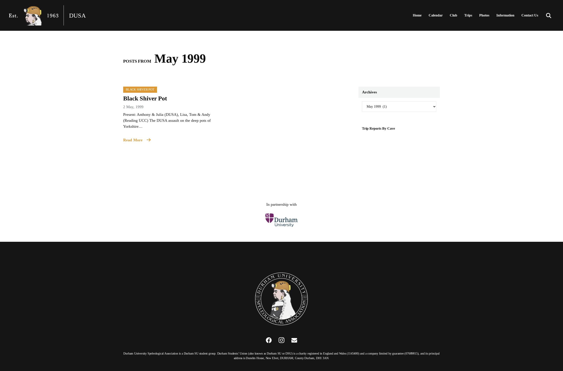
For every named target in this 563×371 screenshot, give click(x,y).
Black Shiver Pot (140, 89)
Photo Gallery (492, 28)
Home (417, 15)
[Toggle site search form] (548, 15)
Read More (133, 140)
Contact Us (529, 15)
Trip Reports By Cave (378, 128)
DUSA (77, 15)
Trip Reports (476, 28)
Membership (508, 28)
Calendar (436, 15)
